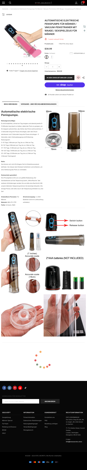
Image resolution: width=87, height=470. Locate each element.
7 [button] (20, 63)
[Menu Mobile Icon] (3, 2)
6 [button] (17, 63)
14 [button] (35, 63)
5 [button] (15, 63)
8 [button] (22, 63)
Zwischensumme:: (50, 71)
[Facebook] (4, 388)
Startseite (5, 9)
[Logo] (43, 2)
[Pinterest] (15, 388)
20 (49, 94)
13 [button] (33, 63)
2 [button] (9, 63)
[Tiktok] (25, 388)
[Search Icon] (10, 3)
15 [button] (37, 63)
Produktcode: (49, 44)
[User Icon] (76, 3)
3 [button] (11, 63)
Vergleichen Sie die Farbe (32, 56)
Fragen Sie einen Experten (29, 71)
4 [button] (13, 63)
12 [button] (30, 63)
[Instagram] (9, 388)
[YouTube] (20, 388)
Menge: (47, 63)
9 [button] (24, 63)
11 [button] (28, 63)
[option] (22, 40)
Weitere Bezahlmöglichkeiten (65, 90)
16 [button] (22, 65)
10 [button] (26, 63)
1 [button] (7, 63)
